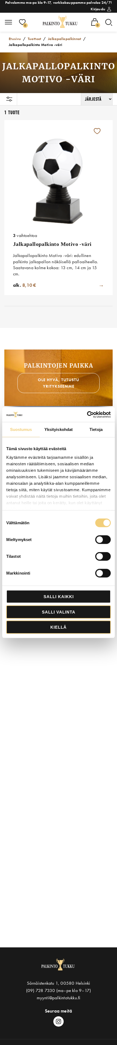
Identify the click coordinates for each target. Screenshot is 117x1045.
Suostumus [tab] (21, 429)
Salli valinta (58, 611)
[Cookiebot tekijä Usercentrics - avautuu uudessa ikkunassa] (87, 414)
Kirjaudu (98, 8)
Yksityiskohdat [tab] (58, 429)
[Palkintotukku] (61, 22)
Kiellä (58, 627)
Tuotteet (34, 38)
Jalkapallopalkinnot (64, 38)
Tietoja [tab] (96, 429)
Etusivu (15, 38)
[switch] (103, 539)
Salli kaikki (59, 596)
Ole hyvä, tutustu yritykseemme (58, 383)
